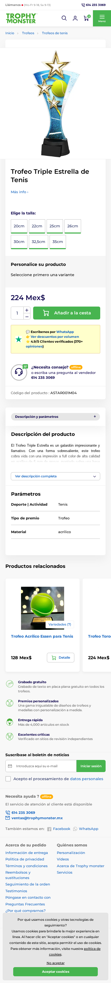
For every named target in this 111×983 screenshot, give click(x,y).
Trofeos (28, 33)
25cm (55, 226)
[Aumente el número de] (27, 310)
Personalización (71, 852)
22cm (37, 226)
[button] (64, 18)
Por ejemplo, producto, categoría (46, 44)
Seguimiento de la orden (27, 884)
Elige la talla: (23, 213)
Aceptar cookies (55, 972)
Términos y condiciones (26, 866)
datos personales (86, 778)
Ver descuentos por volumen (55, 337)
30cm (19, 241)
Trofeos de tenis (55, 33)
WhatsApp (65, 332)
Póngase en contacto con (28, 897)
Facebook (61, 828)
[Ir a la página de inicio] (21, 18)
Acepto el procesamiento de (58, 778)
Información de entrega (26, 852)
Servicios (64, 872)
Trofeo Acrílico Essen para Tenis (42, 636)
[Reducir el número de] (27, 316)
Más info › (19, 192)
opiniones (34, 346)
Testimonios (16, 891)
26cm (72, 226)
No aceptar (56, 963)
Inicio (9, 33)
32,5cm (38, 241)
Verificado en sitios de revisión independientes (55, 739)
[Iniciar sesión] (75, 18)
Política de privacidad (24, 859)
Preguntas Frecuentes (25, 904)
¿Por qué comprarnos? (25, 910)
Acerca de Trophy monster (80, 866)
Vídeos (63, 859)
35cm (58, 241)
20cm (19, 226)
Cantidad (17, 313)
